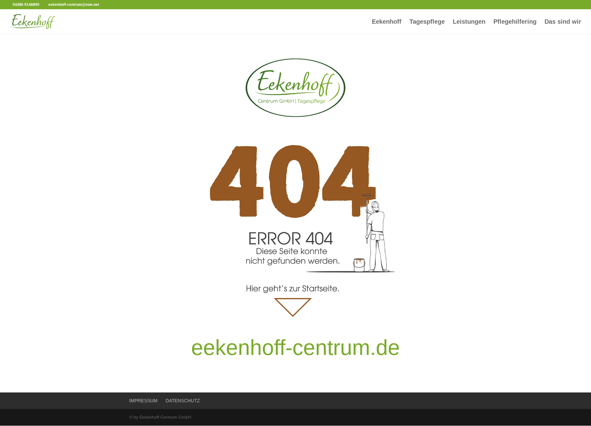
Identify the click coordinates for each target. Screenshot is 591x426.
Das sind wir (563, 22)
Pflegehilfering (515, 22)
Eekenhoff (386, 22)
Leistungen (469, 22)
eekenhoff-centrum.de (295, 348)
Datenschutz (183, 400)
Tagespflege (427, 22)
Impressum (143, 400)
